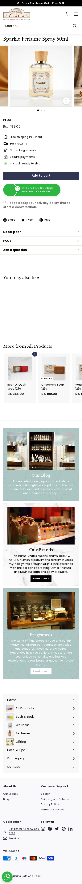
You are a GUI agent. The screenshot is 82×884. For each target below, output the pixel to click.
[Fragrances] (41, 610)
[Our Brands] (41, 526)
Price (7, 120)
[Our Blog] (41, 451)
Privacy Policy (50, 804)
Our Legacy (10, 794)
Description (12, 232)
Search (45, 794)
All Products (39, 346)
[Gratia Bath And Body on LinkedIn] (70, 829)
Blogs (6, 799)
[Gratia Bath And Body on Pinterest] (64, 829)
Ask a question (15, 250)
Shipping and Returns (55, 799)
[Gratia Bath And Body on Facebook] (50, 829)
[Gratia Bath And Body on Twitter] (57, 829)
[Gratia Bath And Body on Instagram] (43, 829)
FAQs (7, 241)
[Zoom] (66, 101)
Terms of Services (52, 809)
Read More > (41, 578)
